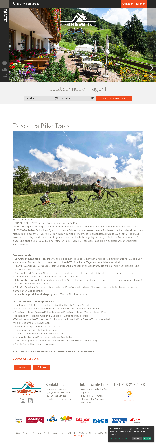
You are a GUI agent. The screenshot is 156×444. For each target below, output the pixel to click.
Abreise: (66, 98)
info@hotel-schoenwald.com (60, 399)
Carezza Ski (86, 402)
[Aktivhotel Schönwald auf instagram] (30, 402)
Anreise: (30, 98)
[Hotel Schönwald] (78, 21)
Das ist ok (147, 438)
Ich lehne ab (137, 438)
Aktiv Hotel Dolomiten (91, 396)
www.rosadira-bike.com (26, 358)
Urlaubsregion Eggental (92, 399)
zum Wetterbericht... (129, 400)
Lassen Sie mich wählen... (119, 438)
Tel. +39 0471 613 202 (55, 396)
